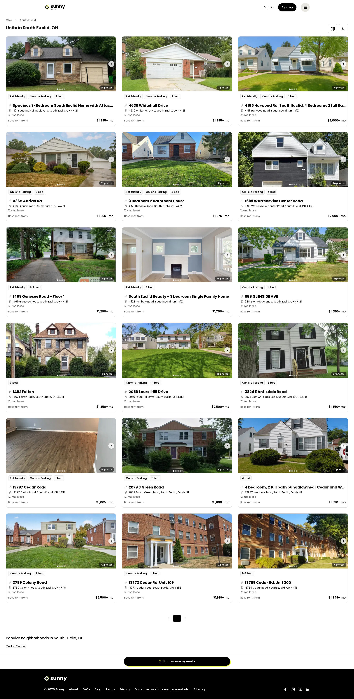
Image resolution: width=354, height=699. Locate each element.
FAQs (86, 689)
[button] (61, 81)
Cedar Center (16, 646)
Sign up (287, 7)
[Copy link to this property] (10, 105)
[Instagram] (293, 689)
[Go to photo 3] (62, 89)
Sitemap (200, 689)
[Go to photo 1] (57, 89)
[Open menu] (305, 7)
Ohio (9, 20)
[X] (300, 689)
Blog (98, 689)
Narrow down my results (179, 661)
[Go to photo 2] (60, 89)
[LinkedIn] (307, 689)
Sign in (269, 7)
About (73, 689)
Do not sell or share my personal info (162, 689)
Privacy (124, 689)
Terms (110, 689)
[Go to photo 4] (64, 89)
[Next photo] (102, 63)
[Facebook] (285, 689)
